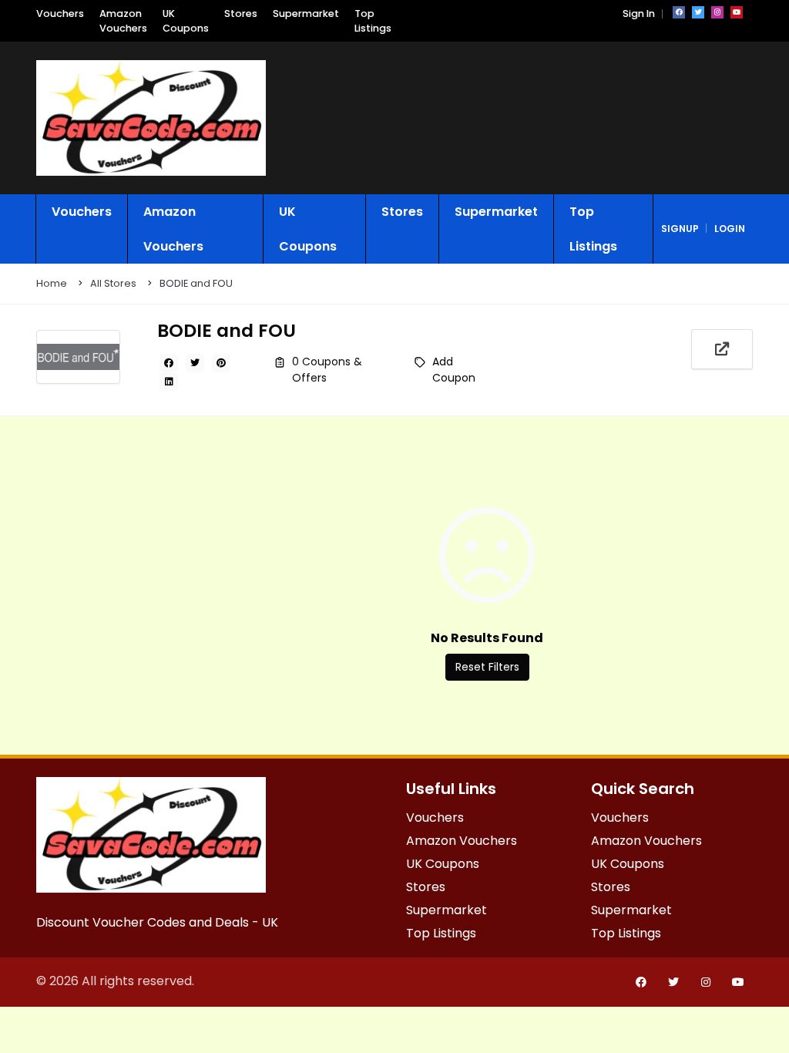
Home (51, 283)
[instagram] (717, 12)
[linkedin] (168, 381)
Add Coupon (453, 369)
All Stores (113, 283)
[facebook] (679, 12)
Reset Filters (487, 667)
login (729, 228)
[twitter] (698, 12)
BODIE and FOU (196, 283)
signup (680, 228)
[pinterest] (221, 363)
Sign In (639, 13)
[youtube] (736, 12)
